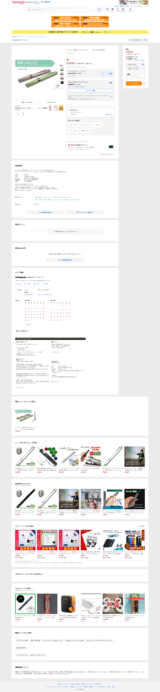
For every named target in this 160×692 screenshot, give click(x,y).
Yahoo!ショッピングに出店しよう (134, 6)
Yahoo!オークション (87, 684)
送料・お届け (27, 284)
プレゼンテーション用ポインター (52, 640)
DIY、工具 (38, 199)
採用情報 (91, 686)
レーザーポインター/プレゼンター (37, 36)
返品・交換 (36, 284)
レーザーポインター (75, 199)
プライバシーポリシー (51, 686)
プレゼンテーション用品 (60, 199)
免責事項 (85, 686)
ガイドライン (79, 686)
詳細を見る (108, 114)
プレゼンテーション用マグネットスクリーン (99, 640)
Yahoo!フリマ (98, 684)
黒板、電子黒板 (35, 640)
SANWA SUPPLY (21, 648)
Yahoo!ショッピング (63, 684)
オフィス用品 (47, 199)
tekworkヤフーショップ (18, 36)
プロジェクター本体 (22, 640)
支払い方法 (18, 284)
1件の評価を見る (28, 294)
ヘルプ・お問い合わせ (100, 686)
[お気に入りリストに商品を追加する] (144, 83)
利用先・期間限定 (80, 86)
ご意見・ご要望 (110, 686)
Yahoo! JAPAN (119, 6)
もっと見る (140, 526)
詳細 (111, 96)
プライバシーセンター (63, 686)
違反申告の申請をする (108, 154)
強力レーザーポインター (38, 655)
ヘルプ (147, 6)
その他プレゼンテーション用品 (74, 640)
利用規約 (72, 686)
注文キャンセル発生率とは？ (45, 294)
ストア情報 (45, 284)
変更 (143, 64)
